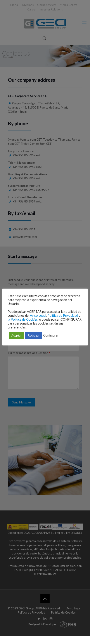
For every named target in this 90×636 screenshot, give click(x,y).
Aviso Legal (38, 315)
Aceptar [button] (16, 335)
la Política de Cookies (23, 319)
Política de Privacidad (62, 315)
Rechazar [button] (34, 335)
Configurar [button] (51, 335)
